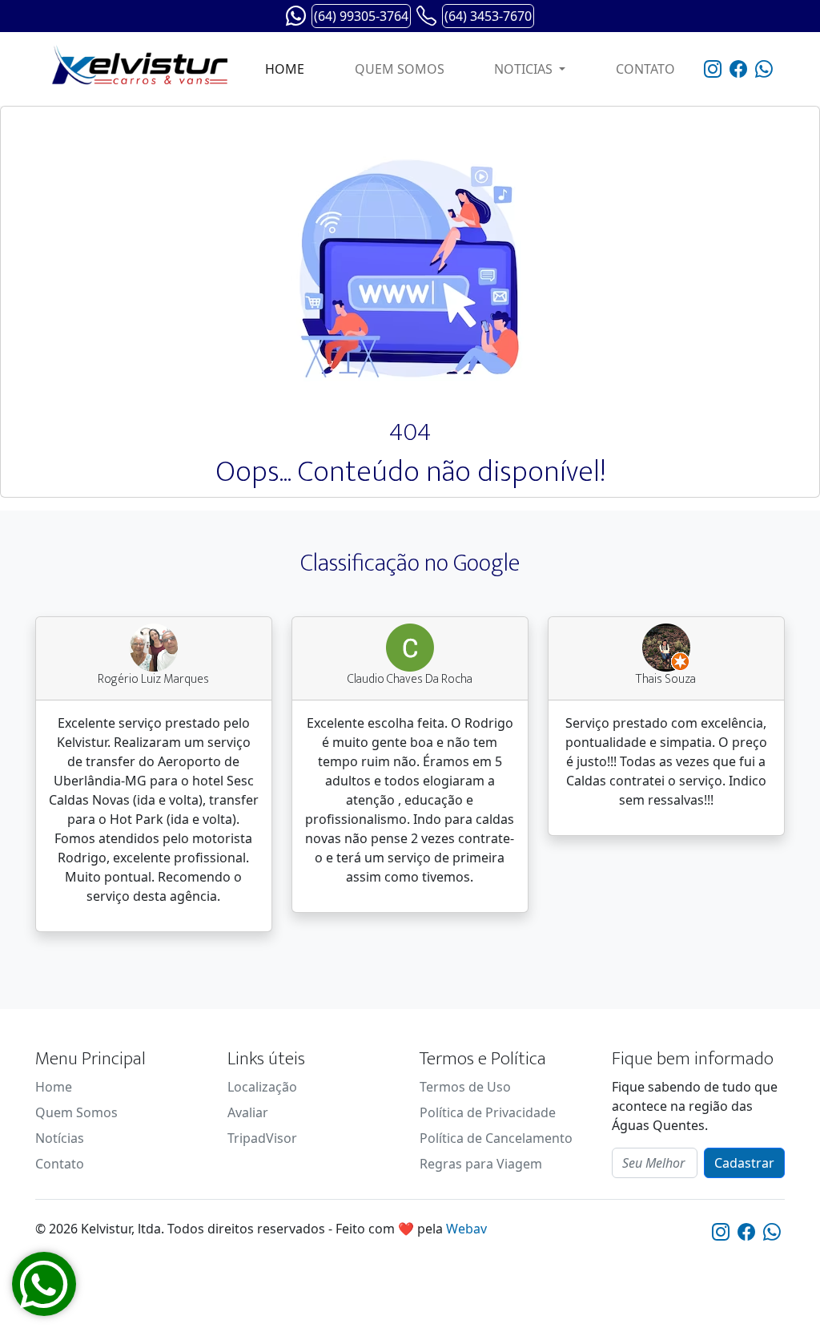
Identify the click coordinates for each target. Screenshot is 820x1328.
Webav (466, 1228)
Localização (262, 1087)
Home (53, 1087)
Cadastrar (744, 1163)
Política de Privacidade (488, 1112)
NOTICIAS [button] (525, 69)
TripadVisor (262, 1138)
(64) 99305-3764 (361, 16)
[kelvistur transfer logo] (135, 68)
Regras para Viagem (481, 1164)
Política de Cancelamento (496, 1138)
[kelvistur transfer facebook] (738, 69)
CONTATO (645, 69)
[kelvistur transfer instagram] (713, 69)
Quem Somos (76, 1112)
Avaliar (247, 1112)
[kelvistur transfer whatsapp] (764, 69)
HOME (284, 69)
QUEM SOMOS (399, 69)
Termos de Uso (465, 1087)
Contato (59, 1164)
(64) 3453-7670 (488, 16)
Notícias (59, 1138)
